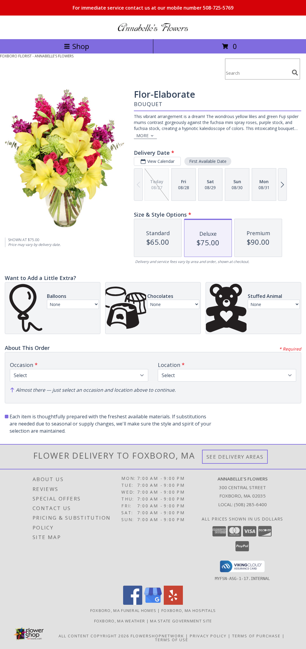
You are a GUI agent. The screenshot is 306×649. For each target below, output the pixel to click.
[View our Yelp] (173, 603)
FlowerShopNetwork (157, 636)
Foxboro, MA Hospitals (188, 610)
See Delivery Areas (235, 456)
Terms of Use (171, 639)
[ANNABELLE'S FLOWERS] (153, 30)
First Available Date (208, 161)
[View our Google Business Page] (153, 603)
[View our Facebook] (132, 603)
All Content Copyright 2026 (94, 636)
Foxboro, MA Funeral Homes (123, 610)
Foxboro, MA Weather (119, 621)
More (142, 135)
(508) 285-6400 (250, 504)
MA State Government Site (181, 621)
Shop (80, 46)
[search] (295, 72)
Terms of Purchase (256, 636)
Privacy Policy (208, 636)
